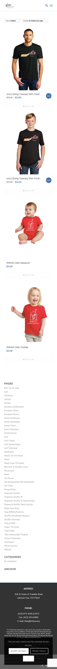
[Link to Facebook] (42, 665)
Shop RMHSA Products (14, 512)
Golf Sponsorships (12, 444)
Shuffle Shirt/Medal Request (17, 515)
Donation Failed (11, 410)
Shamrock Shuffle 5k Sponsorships (19, 500)
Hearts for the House (13, 455)
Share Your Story (11, 508)
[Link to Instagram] (46, 665)
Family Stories (10, 433)
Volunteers (9, 542)
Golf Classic (9, 440)
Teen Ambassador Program (16, 534)
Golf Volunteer (11, 448)
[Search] (45, 5)
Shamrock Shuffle (12, 493)
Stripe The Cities (11, 527)
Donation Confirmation (14, 406)
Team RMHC (9, 530)
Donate (7, 403)
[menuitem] (45, 5)
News (6, 474)
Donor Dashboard (12, 418)
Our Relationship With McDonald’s (19, 482)
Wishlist (7, 549)
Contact (7, 399)
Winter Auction (10, 545)
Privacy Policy (10, 489)
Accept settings (19, 651)
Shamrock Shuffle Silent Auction (18, 504)
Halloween (9, 451)
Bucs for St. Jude (11, 388)
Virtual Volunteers (12, 538)
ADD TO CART (29, 106)
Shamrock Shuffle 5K (13, 497)
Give (6, 436)
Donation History (11, 414)
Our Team (8, 485)
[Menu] (51, 5)
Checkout (8, 395)
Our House (9, 478)
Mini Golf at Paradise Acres (16, 467)
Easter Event (10, 425)
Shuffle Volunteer (12, 519)
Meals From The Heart (14, 463)
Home (6, 459)
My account (9, 470)
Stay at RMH (9, 523)
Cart (6, 391)
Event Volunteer (11, 429)
